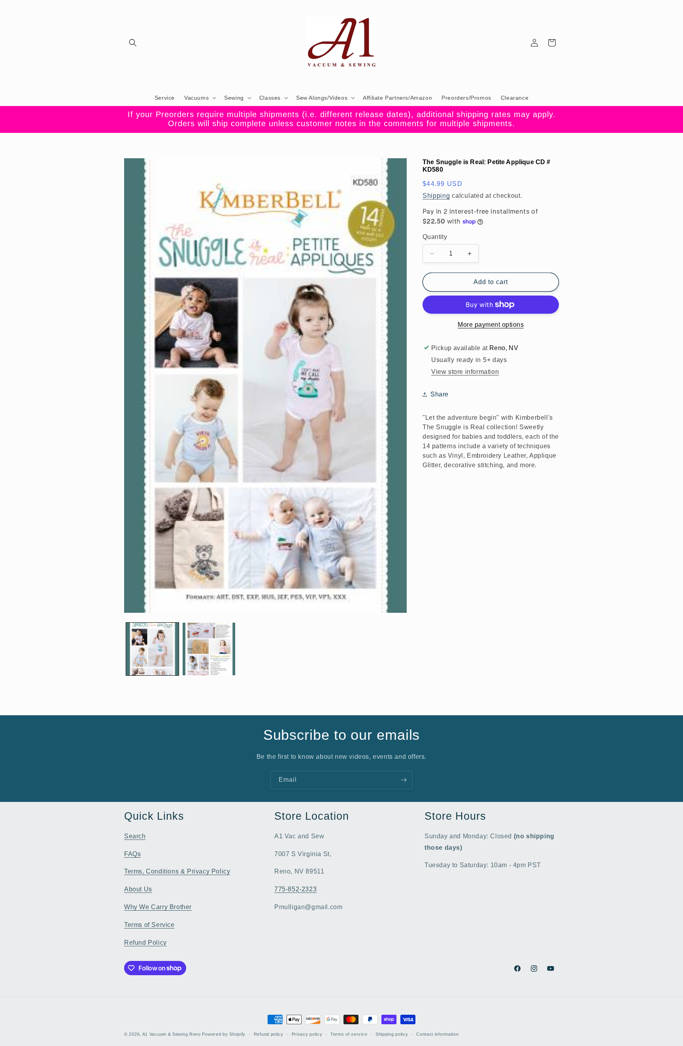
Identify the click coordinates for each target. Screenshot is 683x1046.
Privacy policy (307, 1033)
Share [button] (439, 394)
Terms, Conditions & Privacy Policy (177, 871)
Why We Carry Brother (158, 906)
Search (135, 835)
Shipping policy (391, 1033)
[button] (133, 42)
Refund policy (268, 1033)
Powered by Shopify (223, 1034)
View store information (465, 371)
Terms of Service (149, 924)
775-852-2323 (295, 888)
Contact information (437, 1033)
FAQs (132, 853)
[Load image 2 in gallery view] (209, 649)
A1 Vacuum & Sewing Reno (171, 1034)
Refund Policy (145, 942)
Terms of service (348, 1033)
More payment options (491, 324)
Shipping (436, 195)
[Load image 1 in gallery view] (152, 649)
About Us (138, 888)
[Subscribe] (403, 780)
